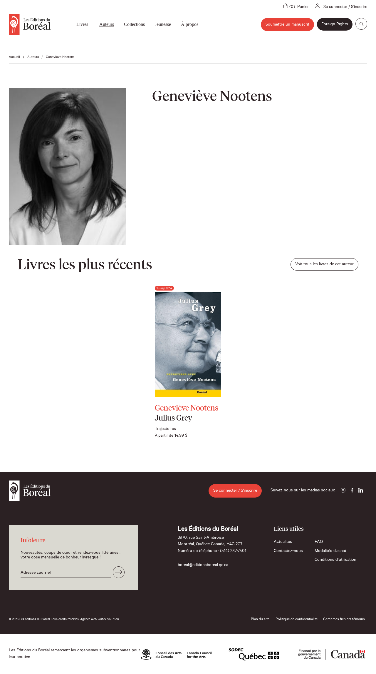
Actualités (283, 542)
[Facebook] (352, 490)
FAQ (319, 542)
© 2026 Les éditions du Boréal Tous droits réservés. (44, 619)
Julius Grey (173, 418)
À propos (189, 24)
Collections (134, 24)
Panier (303, 7)
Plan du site (260, 620)
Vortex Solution (108, 619)
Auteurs (106, 24)
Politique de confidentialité (297, 620)
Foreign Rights (334, 24)
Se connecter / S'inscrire (345, 7)
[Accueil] (30, 24)
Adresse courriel (36, 573)
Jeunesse (163, 24)
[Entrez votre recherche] (361, 24)
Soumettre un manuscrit (287, 25)
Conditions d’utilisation (335, 560)
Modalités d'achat (330, 551)
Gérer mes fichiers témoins (344, 620)
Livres (82, 24)
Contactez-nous (288, 551)
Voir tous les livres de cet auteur (324, 264)
